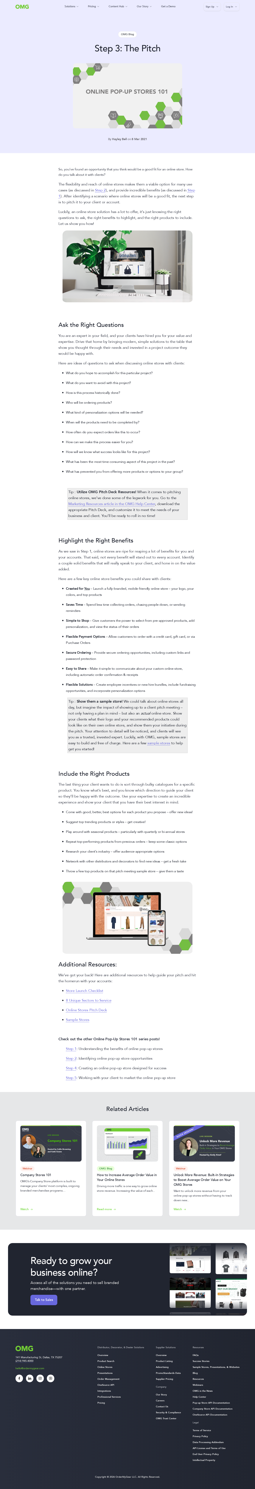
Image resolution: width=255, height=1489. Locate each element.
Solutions (70, 6)
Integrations (104, 1391)
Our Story (142, 6)
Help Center (199, 1397)
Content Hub (116, 6)
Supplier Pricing (164, 1379)
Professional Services (109, 1397)
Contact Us (162, 1406)
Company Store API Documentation (212, 1408)
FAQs (196, 1355)
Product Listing (164, 1361)
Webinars (198, 1385)
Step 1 (71, 1048)
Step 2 (100, 190)
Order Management (108, 1379)
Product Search (105, 1361)
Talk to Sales (44, 1300)
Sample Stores (77, 1019)
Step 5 (71, 1077)
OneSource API (105, 1385)
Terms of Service (202, 1430)
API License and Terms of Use (209, 1448)
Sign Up (210, 6)
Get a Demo (168, 6)
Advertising (162, 1367)
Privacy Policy (200, 1436)
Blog (195, 1373)
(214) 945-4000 (24, 1361)
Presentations (105, 1373)
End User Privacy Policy (206, 1454)
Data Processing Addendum (208, 1442)
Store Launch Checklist (84, 990)
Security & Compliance (168, 1412)
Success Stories (201, 1361)
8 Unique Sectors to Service (88, 1000)
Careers (160, 1400)
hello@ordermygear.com (29, 1368)
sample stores (158, 743)
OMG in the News (203, 1391)
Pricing (92, 6)
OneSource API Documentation (210, 1414)
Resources (198, 1379)
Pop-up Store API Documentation (211, 1403)
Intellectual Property (204, 1460)
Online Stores (104, 1367)
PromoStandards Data (168, 1373)
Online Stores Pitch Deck (86, 1010)
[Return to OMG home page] (22, 7)
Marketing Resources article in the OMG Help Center (111, 503)
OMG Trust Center (166, 1418)
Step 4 (71, 1068)
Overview (102, 1355)
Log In (229, 6)
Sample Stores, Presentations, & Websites (216, 1367)
